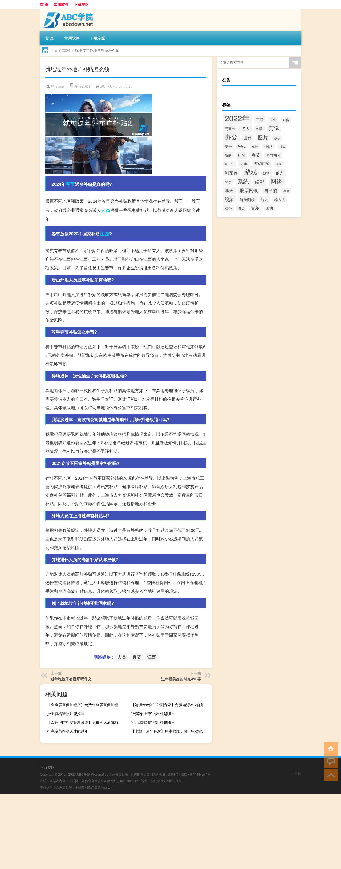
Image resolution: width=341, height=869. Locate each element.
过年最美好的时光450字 (181, 678)
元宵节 (230, 128)
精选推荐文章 (140, 774)
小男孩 (296, 773)
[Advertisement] (160, 831)
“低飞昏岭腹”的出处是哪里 (153, 722)
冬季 (259, 128)
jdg (61, 86)
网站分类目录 (118, 774)
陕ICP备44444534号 (196, 774)
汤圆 (279, 163)
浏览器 (231, 172)
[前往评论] (330, 761)
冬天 (246, 128)
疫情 (266, 173)
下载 (259, 119)
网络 (276, 181)
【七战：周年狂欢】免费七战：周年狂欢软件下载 (170, 731)
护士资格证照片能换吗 (65, 713)
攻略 (228, 155)
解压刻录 (247, 199)
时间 (241, 155)
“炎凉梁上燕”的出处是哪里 (153, 713)
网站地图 (158, 774)
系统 (243, 181)
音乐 (255, 207)
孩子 (277, 138)
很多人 (268, 146)
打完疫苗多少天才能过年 (67, 731)
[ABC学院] (68, 10)
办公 (231, 136)
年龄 (255, 146)
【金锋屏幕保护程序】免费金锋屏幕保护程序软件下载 (87, 704)
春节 (70, 183)
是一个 (229, 163)
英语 (286, 191)
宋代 (242, 146)
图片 (263, 137)
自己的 (270, 190)
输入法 (279, 199)
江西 (104, 233)
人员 (105, 210)
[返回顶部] (330, 775)
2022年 (237, 117)
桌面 (244, 163)
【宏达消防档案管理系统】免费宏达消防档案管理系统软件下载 (87, 722)
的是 (228, 182)
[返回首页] (330, 748)
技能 (282, 147)
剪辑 (274, 127)
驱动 (269, 207)
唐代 (247, 137)
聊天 (229, 190)
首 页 (44, 4)
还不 (228, 207)
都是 (241, 208)
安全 (228, 146)
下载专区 (81, 4)
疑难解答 (173, 774)
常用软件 (61, 4)
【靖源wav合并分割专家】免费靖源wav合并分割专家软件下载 (170, 704)
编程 (259, 181)
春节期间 (273, 155)
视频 (229, 199)
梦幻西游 (261, 163)
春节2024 (62, 50)
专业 (273, 119)
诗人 (264, 199)
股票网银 (249, 190)
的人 (279, 172)
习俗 (286, 119)
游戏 (250, 171)
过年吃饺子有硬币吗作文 (71, 678)
